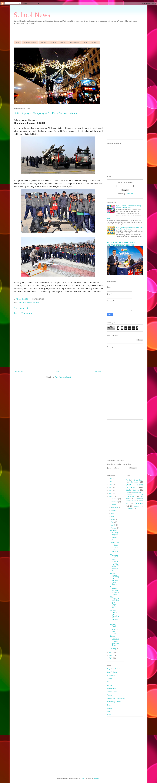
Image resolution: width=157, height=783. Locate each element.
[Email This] (34, 299)
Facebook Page (136, 492)
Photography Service (114, 702)
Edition (128, 492)
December (114, 499)
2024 (111, 485)
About (85, 42)
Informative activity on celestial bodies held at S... (114, 535)
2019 (111, 652)
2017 (111, 658)
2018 (111, 655)
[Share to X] (38, 299)
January (114, 649)
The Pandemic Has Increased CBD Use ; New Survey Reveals (129, 228)
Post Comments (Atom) (63, 377)
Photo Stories (74, 42)
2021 (111, 493)
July (112, 513)
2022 (111, 490)
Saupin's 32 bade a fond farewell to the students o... (114, 616)
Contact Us (94, 42)
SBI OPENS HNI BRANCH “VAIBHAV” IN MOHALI (114, 546)
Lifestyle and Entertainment (116, 698)
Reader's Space (112, 672)
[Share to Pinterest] (42, 299)
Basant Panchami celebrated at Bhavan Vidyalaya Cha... (114, 640)
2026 (111, 479)
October (114, 505)
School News (32, 14)
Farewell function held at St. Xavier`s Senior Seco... (114, 628)
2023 (111, 487)
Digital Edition (132, 490)
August (113, 510)
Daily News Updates (30, 42)
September (115, 507)
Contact (109, 708)
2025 (111, 482)
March (113, 525)
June (113, 516)
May (112, 519)
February (114, 528)
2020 (111, 496)
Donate (109, 715)
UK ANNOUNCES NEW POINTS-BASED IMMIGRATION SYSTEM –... (114, 562)
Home (17, 42)
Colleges (53, 42)
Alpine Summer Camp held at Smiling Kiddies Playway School (128, 206)
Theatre (136, 506)
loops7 (83, 778)
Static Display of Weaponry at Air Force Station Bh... (114, 602)
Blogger (96, 778)
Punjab (134, 500)
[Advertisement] (69, 31)
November (114, 502)
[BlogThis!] (36, 299)
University (63, 42)
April (112, 522)
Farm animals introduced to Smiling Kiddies (114, 590)
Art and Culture (138, 480)
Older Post (97, 372)
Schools (43, 42)
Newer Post (19, 372)
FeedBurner (129, 194)
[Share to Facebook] (40, 299)
